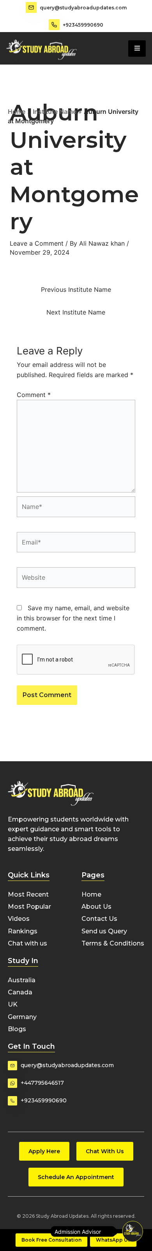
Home (16, 111)
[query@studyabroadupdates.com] (31, 7)
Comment (34, 395)
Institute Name (54, 111)
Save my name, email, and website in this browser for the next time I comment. (73, 618)
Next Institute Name (75, 312)
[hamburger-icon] (137, 48)
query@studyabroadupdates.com (83, 8)
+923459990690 (83, 25)
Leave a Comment (37, 243)
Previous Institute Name (76, 289)
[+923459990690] (54, 25)
